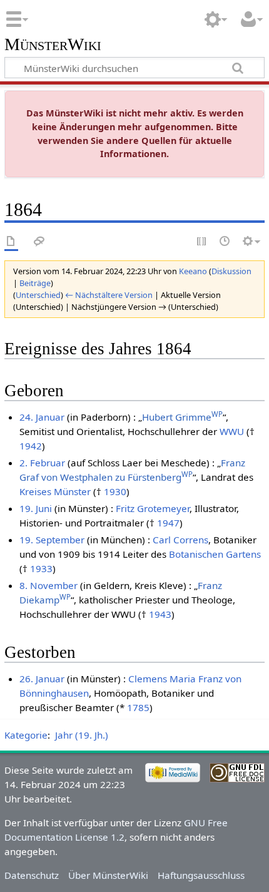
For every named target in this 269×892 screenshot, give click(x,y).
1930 (115, 491)
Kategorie (26, 735)
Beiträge (35, 283)
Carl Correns (180, 539)
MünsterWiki (52, 45)
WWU (232, 431)
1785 (138, 707)
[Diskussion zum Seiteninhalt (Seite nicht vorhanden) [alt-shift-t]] (39, 242)
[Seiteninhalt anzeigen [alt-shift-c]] (11, 242)
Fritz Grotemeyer (153, 508)
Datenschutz (31, 875)
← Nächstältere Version (109, 294)
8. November (48, 585)
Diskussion (231, 271)
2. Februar (42, 462)
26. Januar (41, 678)
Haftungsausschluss (201, 875)
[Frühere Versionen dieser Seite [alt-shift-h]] (225, 242)
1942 (30, 445)
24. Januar (41, 417)
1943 (160, 614)
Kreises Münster (55, 491)
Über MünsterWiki (108, 875)
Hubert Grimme (182, 417)
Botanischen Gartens (215, 554)
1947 (168, 522)
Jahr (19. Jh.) (81, 735)
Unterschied (38, 294)
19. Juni (35, 508)
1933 (41, 568)
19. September (51, 539)
